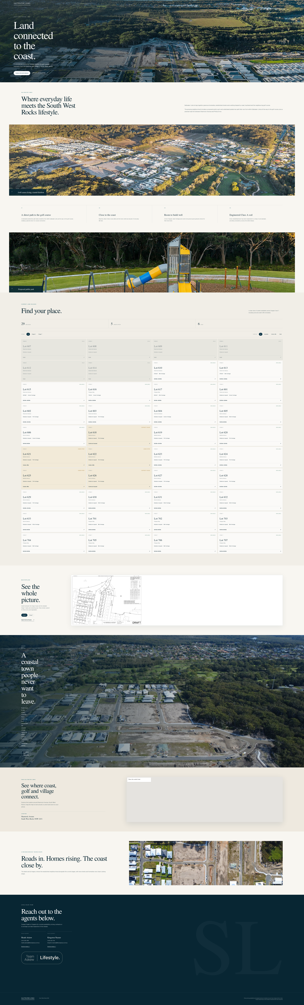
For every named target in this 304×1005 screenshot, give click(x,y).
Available (266, 334)
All (28, 334)
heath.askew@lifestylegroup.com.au (30, 943)
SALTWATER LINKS (22, 3)
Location (278, 3)
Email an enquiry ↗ (25, 946)
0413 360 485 (25, 940)
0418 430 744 (51, 940)
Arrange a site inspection (26, 753)
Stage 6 (33, 334)
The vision (261, 3)
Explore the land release (22, 73)
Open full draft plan (27, 620)
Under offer (273, 334)
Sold (280, 334)
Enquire (286, 3)
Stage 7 (40, 334)
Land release (270, 3)
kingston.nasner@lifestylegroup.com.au (57, 943)
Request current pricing (40, 72)
